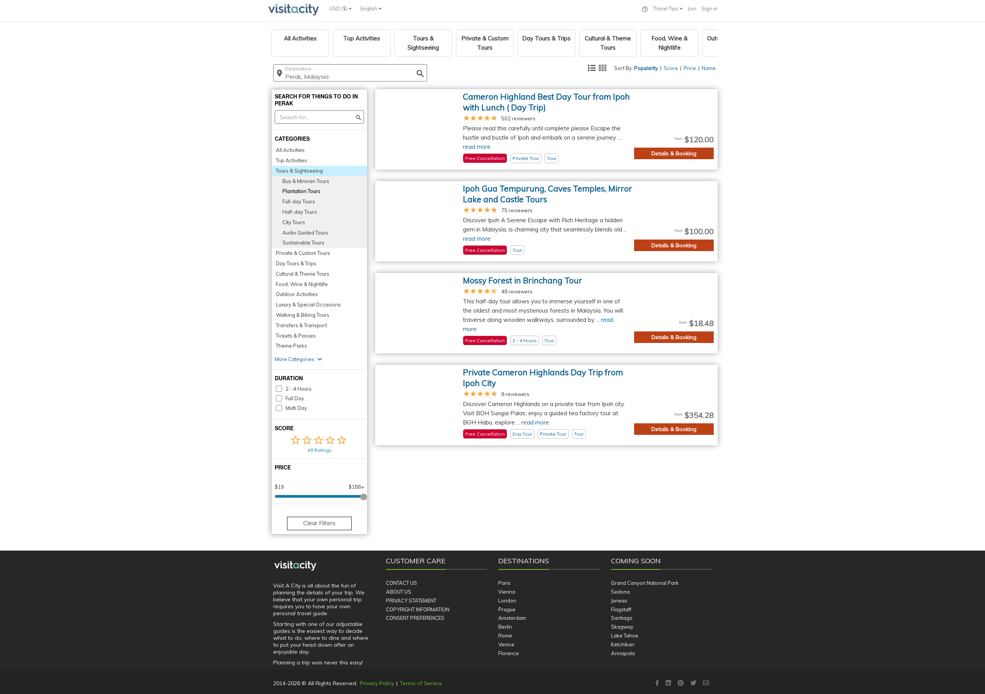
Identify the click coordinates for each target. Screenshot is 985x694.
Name (709, 68)
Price (690, 68)
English (370, 8)
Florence (508, 653)
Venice (506, 644)
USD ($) (339, 8)
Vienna (506, 592)
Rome (505, 635)
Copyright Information (417, 609)
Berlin (505, 627)
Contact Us (401, 583)
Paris (504, 583)
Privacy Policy (377, 683)
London (507, 600)
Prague (507, 609)
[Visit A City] (295, 566)
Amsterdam (512, 618)
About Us (398, 592)
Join (692, 8)
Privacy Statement (411, 600)
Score (671, 68)
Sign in (709, 8)
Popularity (646, 68)
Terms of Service (421, 683)
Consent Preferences (415, 618)
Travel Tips (666, 8)
